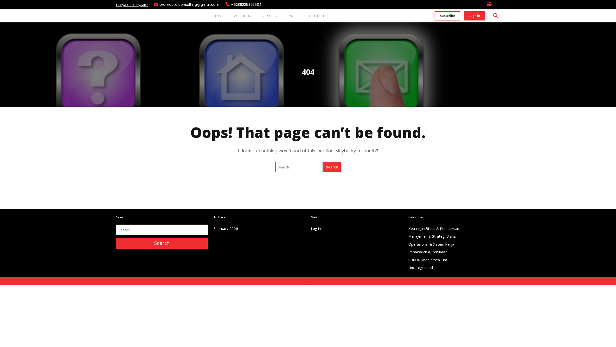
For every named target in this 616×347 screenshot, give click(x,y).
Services (269, 15)
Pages (293, 15)
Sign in (474, 15)
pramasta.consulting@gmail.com (189, 4)
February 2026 (225, 228)
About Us (242, 15)
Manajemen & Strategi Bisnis (432, 236)
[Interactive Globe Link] (489, 4)
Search (332, 167)
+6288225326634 (246, 4)
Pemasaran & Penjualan (428, 251)
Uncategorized (420, 267)
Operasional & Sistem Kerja (431, 244)
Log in (316, 228)
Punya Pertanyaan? (132, 4)
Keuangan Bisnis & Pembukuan (433, 228)
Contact (316, 15)
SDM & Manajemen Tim (427, 259)
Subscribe (447, 15)
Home (218, 15)
